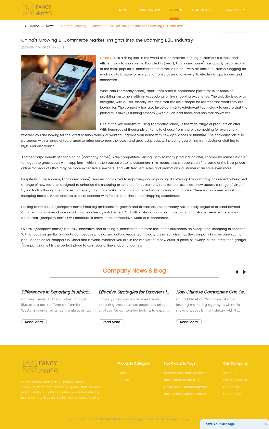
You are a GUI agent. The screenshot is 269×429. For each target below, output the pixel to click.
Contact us (202, 9)
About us (233, 9)
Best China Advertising (182, 380)
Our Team (231, 387)
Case (122, 373)
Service (123, 380)
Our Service (232, 393)
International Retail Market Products (185, 373)
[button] (236, 272)
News (174, 9)
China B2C (108, 57)
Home (122, 9)
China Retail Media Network (186, 387)
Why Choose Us (235, 379)
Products (148, 9)
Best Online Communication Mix (186, 394)
